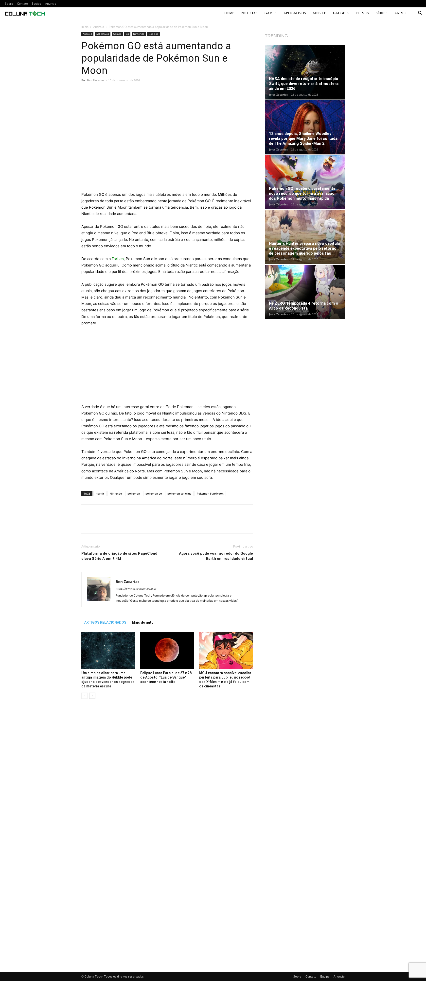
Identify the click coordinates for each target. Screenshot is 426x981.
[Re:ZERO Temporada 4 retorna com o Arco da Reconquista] (305, 292)
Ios (127, 33)
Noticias (249, 13)
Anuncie (50, 3)
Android (98, 27)
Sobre (9, 3)
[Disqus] (167, 772)
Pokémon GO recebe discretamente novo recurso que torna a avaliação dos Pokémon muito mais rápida (302, 193)
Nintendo (138, 33)
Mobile (319, 13)
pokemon (133, 493)
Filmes (362, 13)
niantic (100, 493)
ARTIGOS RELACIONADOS (105, 622)
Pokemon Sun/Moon (210, 493)
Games (271, 13)
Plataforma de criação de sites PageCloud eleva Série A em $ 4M (119, 556)
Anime (400, 13)
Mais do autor (143, 622)
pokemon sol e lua (179, 493)
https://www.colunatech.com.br (136, 588)
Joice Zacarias (278, 94)
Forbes (118, 258)
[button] (420, 13)
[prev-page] (84, 696)
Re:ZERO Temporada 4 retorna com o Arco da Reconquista (303, 306)
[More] (235, 100)
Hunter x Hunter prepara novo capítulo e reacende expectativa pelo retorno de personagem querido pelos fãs (304, 248)
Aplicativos (295, 13)
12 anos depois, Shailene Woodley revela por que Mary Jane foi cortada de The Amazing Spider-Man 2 (303, 138)
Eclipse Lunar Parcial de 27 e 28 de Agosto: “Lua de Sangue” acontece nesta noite (166, 677)
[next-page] (92, 696)
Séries (382, 13)
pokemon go (153, 493)
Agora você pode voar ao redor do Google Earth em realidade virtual (216, 556)
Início (85, 27)
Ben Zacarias (95, 80)
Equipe (36, 3)
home (229, 13)
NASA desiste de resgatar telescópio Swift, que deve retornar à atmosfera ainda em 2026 (303, 83)
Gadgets (341, 13)
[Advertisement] (167, 154)
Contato (22, 3)
